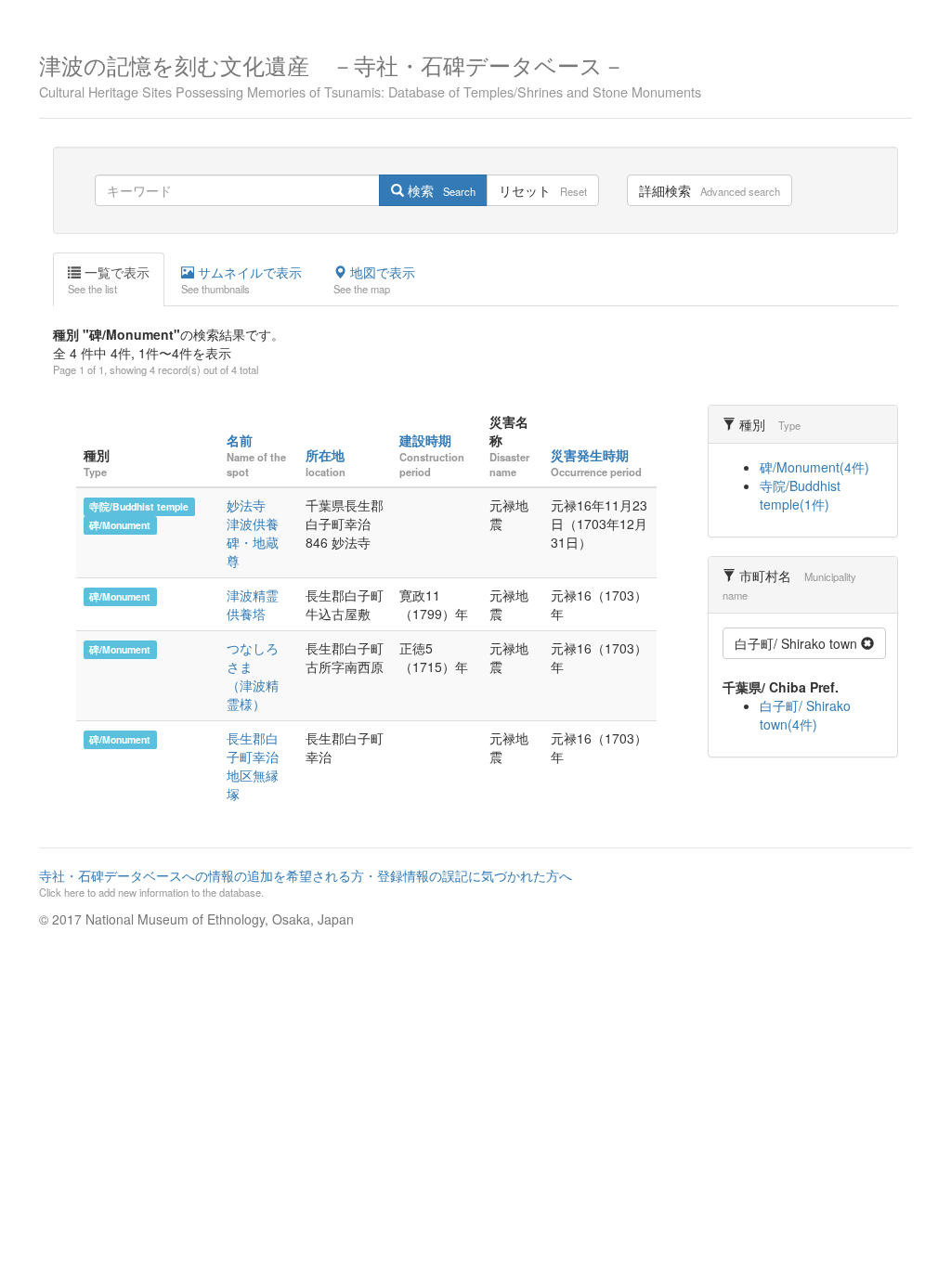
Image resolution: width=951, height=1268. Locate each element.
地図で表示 (374, 279)
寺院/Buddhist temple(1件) (800, 494)
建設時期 (425, 440)
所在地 (325, 455)
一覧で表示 (109, 279)
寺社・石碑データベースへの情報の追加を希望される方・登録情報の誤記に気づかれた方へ (305, 882)
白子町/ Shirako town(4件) (805, 714)
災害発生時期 (590, 455)
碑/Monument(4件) (814, 467)
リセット (543, 190)
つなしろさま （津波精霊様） (253, 676)
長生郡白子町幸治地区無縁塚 (253, 766)
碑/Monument (119, 525)
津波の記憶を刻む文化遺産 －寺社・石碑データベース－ (370, 73)
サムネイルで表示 (241, 279)
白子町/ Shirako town (798, 643)
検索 (440, 190)
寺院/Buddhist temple (139, 506)
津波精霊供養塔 (253, 604)
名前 (240, 440)
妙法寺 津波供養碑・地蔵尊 (253, 533)
